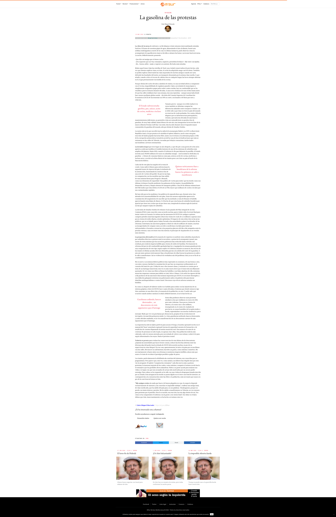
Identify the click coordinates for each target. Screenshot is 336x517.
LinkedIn (192, 442)
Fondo (118, 4)
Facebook (144, 442)
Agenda (193, 4)
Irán (147, 438)
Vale (212, 514)
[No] (334, 514)
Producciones (134, 4)
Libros (143, 4)
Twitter (161, 442)
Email (176, 442)
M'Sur (199, 4)
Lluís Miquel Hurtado (168, 24)
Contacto (181, 504)
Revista (125, 4)
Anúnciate (172, 504)
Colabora (206, 4)
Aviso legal (162, 504)
